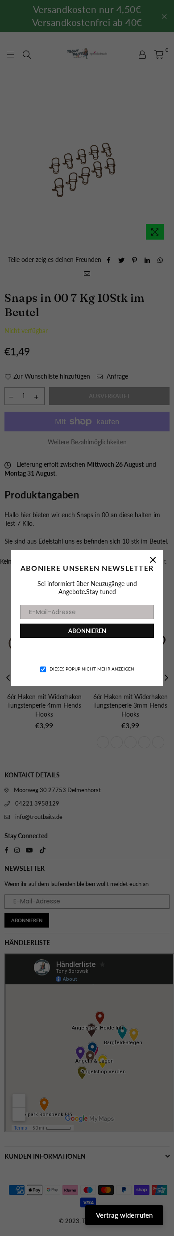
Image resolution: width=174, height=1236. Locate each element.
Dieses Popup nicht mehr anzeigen (92, 668)
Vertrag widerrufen (124, 1215)
